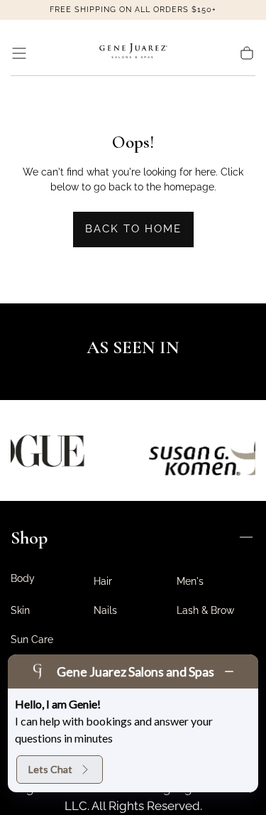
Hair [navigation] (103, 581)
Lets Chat (50, 769)
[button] (19, 53)
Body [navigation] (23, 578)
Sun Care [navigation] (32, 639)
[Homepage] (133, 53)
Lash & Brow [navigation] (205, 610)
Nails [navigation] (105, 610)
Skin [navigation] (20, 610)
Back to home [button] (133, 228)
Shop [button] (29, 538)
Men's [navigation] (190, 581)
